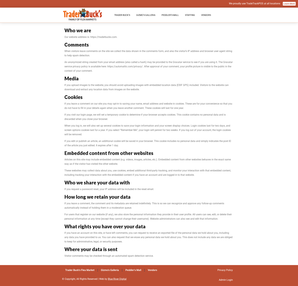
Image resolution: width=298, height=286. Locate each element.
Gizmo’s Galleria (145, 15)
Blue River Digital (117, 278)
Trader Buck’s (122, 15)
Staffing (190, 15)
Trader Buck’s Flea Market (79, 270)
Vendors (206, 15)
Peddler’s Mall (170, 15)
